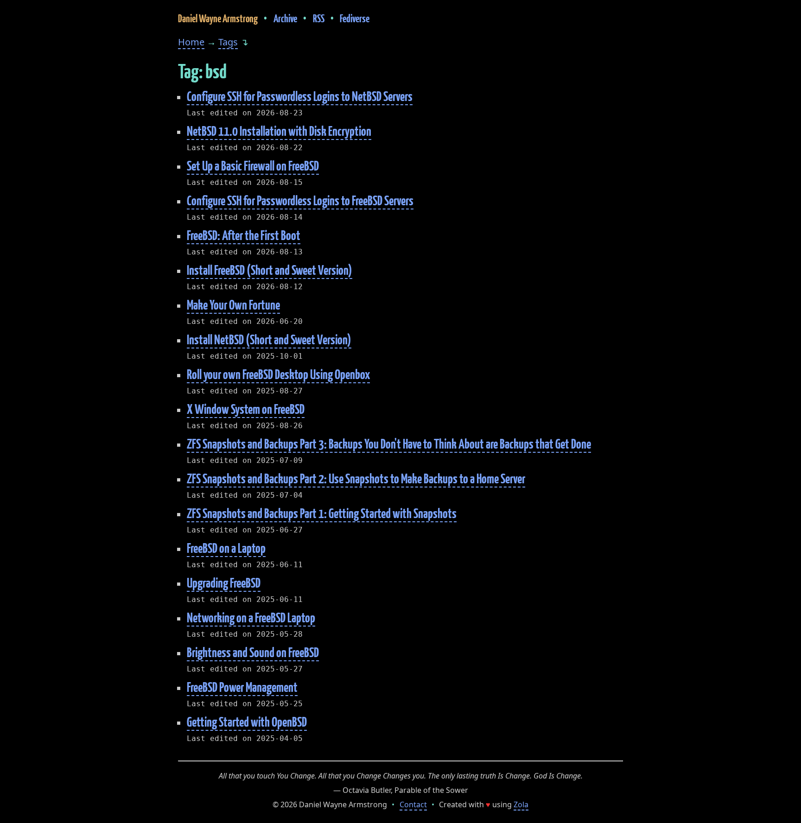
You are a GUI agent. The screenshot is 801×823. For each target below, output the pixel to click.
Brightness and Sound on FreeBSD (253, 652)
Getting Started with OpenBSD (247, 722)
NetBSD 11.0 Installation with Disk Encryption (279, 131)
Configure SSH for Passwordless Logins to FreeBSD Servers (300, 200)
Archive (285, 18)
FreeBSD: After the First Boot (243, 235)
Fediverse (354, 18)
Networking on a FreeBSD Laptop (251, 617)
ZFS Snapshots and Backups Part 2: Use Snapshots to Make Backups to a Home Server (356, 478)
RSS (318, 18)
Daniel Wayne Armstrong (218, 18)
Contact (413, 804)
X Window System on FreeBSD (246, 409)
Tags (228, 42)
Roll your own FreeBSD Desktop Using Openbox (278, 374)
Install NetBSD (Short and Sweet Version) (269, 339)
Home (191, 42)
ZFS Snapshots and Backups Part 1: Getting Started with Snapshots (322, 513)
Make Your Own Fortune (233, 305)
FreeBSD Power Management (242, 687)
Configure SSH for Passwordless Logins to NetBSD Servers (300, 96)
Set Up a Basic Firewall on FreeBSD (253, 166)
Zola (521, 804)
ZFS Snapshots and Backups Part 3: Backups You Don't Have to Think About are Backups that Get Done (389, 444)
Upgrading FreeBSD (224, 583)
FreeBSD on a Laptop (226, 548)
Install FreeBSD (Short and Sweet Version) (269, 270)
